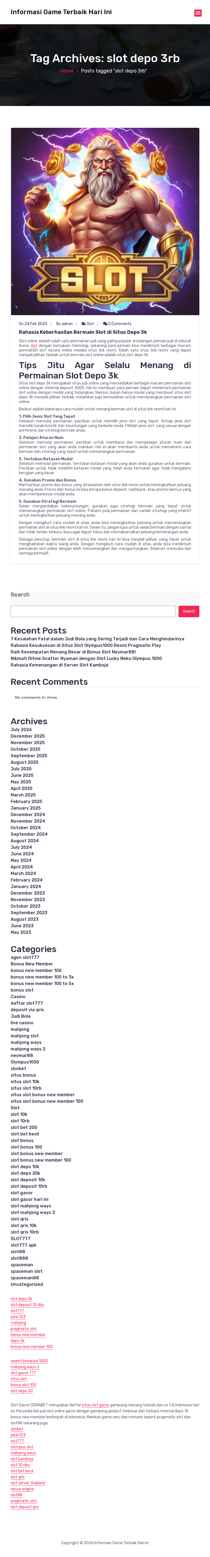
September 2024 (29, 834)
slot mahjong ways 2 (33, 1212)
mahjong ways (26, 1042)
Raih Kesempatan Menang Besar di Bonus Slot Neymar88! (73, 652)
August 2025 (25, 762)
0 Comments (119, 324)
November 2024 (28, 821)
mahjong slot (25, 1035)
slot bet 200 (24, 1127)
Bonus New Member (32, 964)
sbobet (18, 1068)
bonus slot (22, 990)
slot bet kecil (25, 1134)
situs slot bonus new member (43, 1094)
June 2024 (22, 853)
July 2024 (21, 847)
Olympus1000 (25, 1062)
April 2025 (22, 788)
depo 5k (18, 1340)
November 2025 (28, 742)
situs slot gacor (95, 1405)
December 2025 (28, 736)
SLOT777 (20, 1238)
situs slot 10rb (26, 1088)
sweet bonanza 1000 (29, 1361)
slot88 (18, 1251)
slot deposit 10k (28, 1179)
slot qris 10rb (25, 1232)
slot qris (19, 1219)
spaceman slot (27, 1271)
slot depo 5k (21, 1299)
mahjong (20, 1029)
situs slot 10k (25, 1081)
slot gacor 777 (23, 1373)
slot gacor (22, 1192)
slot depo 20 (22, 1391)
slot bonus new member (37, 1153)
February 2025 (26, 801)
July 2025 (21, 768)
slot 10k (19, 1114)
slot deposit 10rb (29, 1186)
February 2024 (27, 880)
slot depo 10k (25, 1166)
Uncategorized (27, 1284)
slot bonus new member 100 (41, 1160)
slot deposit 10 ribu (27, 1304)
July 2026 (21, 729)
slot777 (17, 1310)
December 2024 (28, 814)
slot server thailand (28, 1483)
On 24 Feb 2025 (33, 324)
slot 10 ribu (20, 1465)
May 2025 (21, 781)
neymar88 (22, 1055)
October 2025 (25, 749)
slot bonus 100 (26, 1147)
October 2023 (25, 906)
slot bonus (22, 1140)
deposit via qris (27, 1009)
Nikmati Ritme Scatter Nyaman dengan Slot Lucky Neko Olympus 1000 (86, 658)
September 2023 (29, 912)
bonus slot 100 (23, 1385)
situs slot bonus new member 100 (47, 1101)
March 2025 (23, 795)
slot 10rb (20, 1120)
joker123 (18, 1316)
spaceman (22, 1264)
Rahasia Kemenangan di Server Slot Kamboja (59, 665)
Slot (90, 324)
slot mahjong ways (31, 1205)
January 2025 (26, 808)
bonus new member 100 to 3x (42, 977)
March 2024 (23, 873)
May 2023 (21, 932)
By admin (64, 324)
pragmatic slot (24, 1328)
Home (67, 71)
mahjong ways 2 (28, 1049)
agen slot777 (25, 957)
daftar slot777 (27, 1003)
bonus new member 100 (36, 970)
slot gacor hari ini (29, 1199)
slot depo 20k (25, 1173)
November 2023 (28, 899)
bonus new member (28, 1334)
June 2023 (22, 925)
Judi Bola (21, 1016)
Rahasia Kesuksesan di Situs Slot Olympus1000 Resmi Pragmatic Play (86, 645)
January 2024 (26, 886)
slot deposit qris (25, 1507)
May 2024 (21, 860)
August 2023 (25, 919)
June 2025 (22, 775)
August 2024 (25, 840)
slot (34, 345)
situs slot (19, 1379)
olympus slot (22, 1447)
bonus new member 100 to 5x (42, 983)
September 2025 (29, 755)
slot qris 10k (24, 1225)
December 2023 (28, 893)
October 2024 (26, 827)
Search (20, 595)
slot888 (19, 1258)
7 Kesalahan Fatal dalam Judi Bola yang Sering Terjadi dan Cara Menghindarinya (97, 638)
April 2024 (22, 867)
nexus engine (22, 1489)
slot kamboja (22, 1459)
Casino (18, 996)
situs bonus (23, 1075)
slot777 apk (23, 1245)
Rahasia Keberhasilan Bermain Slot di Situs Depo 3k (83, 332)
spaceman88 (25, 1277)
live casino (22, 1022)
